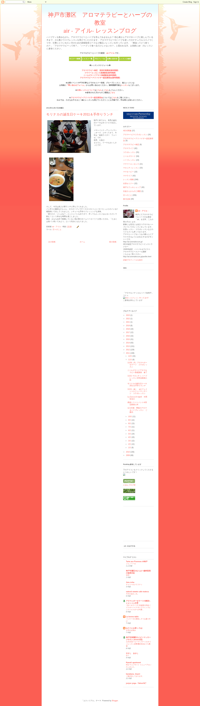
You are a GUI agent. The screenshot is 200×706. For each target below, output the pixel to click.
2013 (128, 346)
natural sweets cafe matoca (137, 592)
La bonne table (132, 617)
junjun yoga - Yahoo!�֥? (136, 683)
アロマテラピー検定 (131, 144)
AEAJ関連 (127, 131)
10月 (130, 416)
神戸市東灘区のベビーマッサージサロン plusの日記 (138, 638)
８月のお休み (131, 630)
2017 (128, 332)
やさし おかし (132, 653)
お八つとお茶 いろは (134, 628)
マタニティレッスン (131, 168)
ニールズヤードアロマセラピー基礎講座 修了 (137, 371)
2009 (128, 455)
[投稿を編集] (78, 227)
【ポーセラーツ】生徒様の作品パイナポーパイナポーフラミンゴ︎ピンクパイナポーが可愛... (138, 607)
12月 (130, 356)
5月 (129, 434)
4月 (129, 437)
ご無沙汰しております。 (135, 676)
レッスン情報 (128, 179)
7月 (129, 427)
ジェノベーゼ (131, 564)
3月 (129, 441)
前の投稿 (112, 242)
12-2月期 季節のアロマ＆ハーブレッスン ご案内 (137, 410)
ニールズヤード (129, 156)
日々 (127, 655)
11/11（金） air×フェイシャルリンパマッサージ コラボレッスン (137, 391)
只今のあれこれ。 (132, 594)
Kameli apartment (133, 662)
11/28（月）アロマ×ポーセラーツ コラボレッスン (137, 365)
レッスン (124, 85)
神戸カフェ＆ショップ (132, 187)
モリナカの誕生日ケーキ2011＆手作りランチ (137, 385)
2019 (128, 326)
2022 (128, 319)
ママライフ (127, 176)
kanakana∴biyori (133, 674)
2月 (129, 444)
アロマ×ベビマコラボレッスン (135, 135)
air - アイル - (143, 211)
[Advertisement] (136, 524)
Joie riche (130, 582)
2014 (128, 343)
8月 (129, 423)
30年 (128, 575)
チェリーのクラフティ (134, 585)
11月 (130, 360)
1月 (129, 448)
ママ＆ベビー (128, 172)
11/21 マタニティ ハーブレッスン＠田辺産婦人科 (137, 378)
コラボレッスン (129, 152)
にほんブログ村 (129, 485)
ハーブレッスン (129, 160)
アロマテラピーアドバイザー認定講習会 (96, 78)
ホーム (82, 242)
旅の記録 (126, 199)
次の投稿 (51, 242)
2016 (128, 336)
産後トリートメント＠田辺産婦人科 (137, 403)
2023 (128, 315)
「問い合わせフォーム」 (76, 85)
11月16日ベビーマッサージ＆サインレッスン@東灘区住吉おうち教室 (138, 644)
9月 (129, 420)
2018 (128, 329)
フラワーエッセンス (131, 164)
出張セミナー (128, 183)
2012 (128, 350)
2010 (128, 452)
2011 (128, 353)
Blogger (115, 701)
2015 (128, 339)
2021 (128, 322)
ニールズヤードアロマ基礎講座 (96, 75)
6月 (129, 430)
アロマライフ (128, 148)
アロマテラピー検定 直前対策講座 (96, 70)
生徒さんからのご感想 (132, 191)
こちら (99, 90)
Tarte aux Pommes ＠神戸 (136, 561)
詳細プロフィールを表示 (133, 260)
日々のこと (57, 229)
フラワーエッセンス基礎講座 (95, 73)
